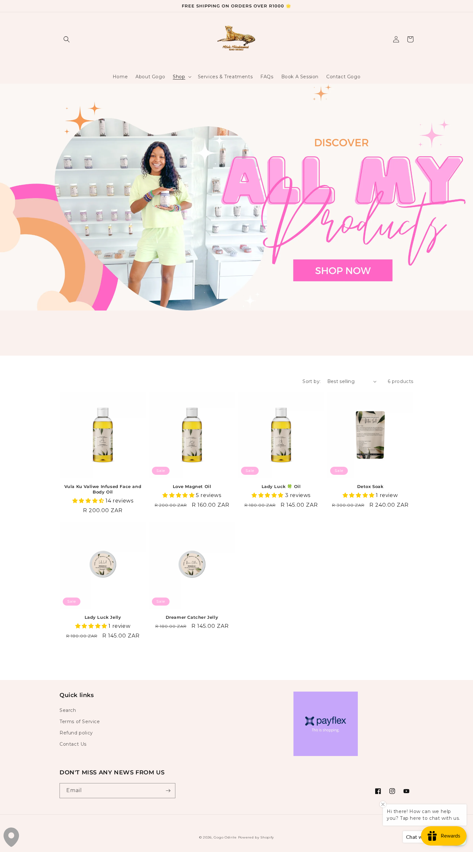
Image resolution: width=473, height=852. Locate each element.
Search (68, 710)
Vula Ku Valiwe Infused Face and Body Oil (103, 489)
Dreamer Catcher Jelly (192, 617)
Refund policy (76, 733)
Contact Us (73, 744)
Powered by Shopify (256, 837)
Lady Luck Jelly (103, 617)
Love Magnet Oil (192, 486)
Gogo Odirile (225, 837)
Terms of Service (80, 721)
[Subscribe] (168, 790)
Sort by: (311, 381)
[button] (67, 39)
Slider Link (14, 88)
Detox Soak (370, 486)
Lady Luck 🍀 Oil (281, 486)
